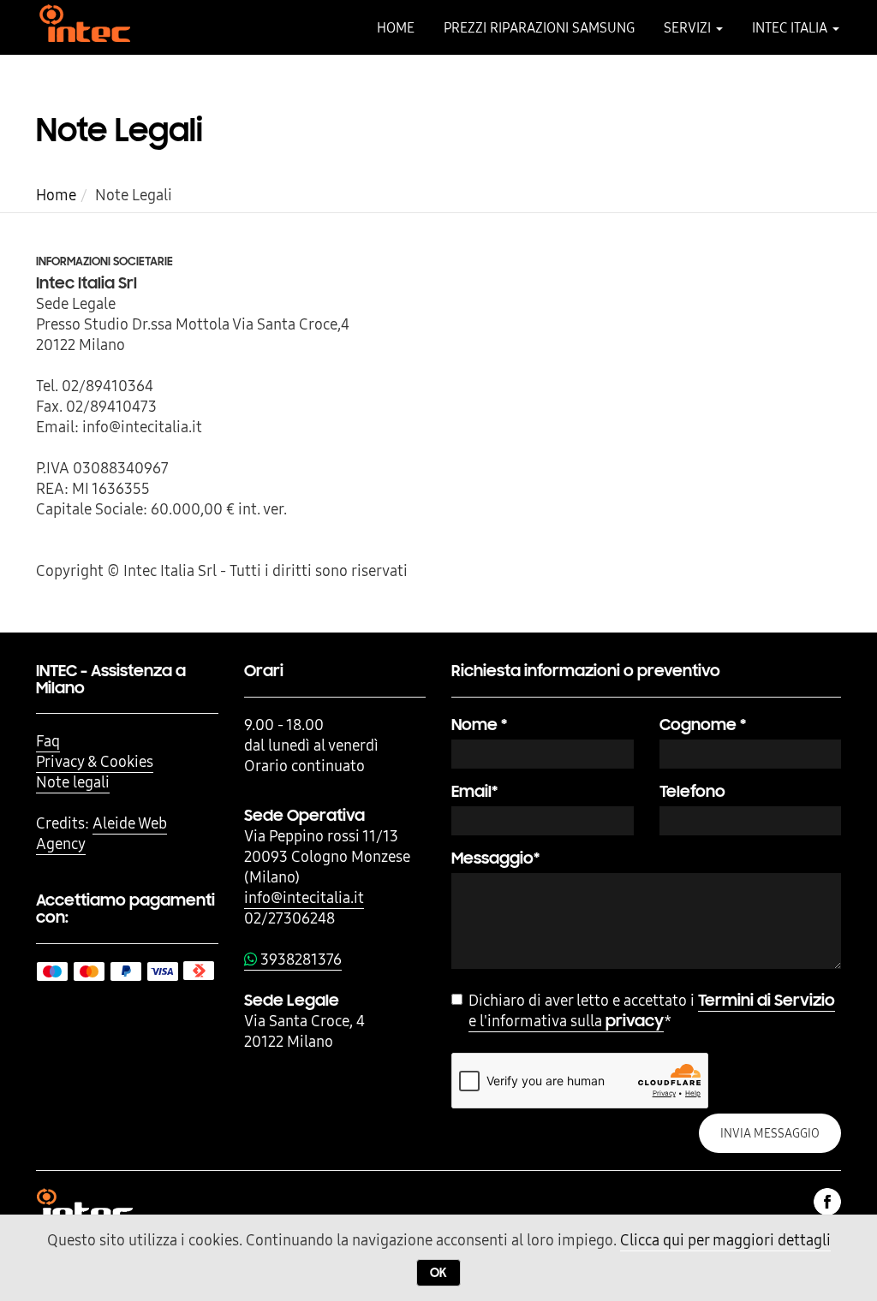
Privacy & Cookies (94, 761)
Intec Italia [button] (791, 27)
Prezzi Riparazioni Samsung (539, 27)
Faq (48, 740)
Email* (474, 791)
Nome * (479, 724)
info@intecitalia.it (304, 897)
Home (396, 27)
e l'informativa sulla (651, 1010)
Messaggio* (495, 858)
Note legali (73, 782)
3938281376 (299, 959)
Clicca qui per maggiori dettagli (725, 1240)
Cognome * (702, 724)
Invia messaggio (770, 1133)
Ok (438, 1272)
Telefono (692, 791)
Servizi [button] (689, 27)
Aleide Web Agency (101, 833)
